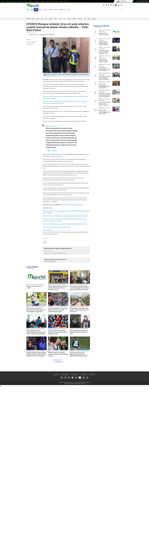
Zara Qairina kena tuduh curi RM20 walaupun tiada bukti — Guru (79, 332)
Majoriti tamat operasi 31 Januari (34, 287)
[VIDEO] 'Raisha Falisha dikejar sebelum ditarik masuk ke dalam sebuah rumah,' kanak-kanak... (36, 354)
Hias (46, 18)
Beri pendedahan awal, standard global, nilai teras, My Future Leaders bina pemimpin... (36, 332)
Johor (56, 234)
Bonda (32, 18)
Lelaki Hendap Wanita (72, 232)
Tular (60, 18)
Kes (65, 18)
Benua (40, 9)
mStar (19, 1)
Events (11, 1)
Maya (31, 9)
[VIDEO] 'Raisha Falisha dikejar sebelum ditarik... (104, 43)
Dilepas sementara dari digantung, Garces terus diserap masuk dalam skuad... (79, 354)
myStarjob (48, 1)
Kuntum (56, 1)
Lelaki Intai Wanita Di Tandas (50, 232)
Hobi (85, 18)
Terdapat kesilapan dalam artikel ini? (55, 259)
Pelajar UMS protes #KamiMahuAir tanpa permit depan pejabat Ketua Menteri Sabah (65, 216)
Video (68, 9)
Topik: (44, 238)
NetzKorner (62, 9)
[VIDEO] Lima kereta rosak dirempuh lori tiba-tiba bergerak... (105, 95)
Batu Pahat (51, 234)
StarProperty (24, 1)
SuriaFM (61, 1)
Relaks (56, 9)
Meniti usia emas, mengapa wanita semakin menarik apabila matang (58, 354)
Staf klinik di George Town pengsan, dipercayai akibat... (104, 77)
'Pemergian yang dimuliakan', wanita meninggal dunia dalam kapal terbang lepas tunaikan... (79, 287)
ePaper (2, 1)
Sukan (45, 9)
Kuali (53, 1)
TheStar (7, 1)
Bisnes (69, 18)
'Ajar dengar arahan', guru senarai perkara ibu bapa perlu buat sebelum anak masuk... (35, 309)
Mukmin (51, 9)
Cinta (37, 18)
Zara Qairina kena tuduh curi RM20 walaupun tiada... (104, 52)
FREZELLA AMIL (33, 34)
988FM (65, 1)
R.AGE (15, 1)
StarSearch (42, 1)
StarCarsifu (37, 1)
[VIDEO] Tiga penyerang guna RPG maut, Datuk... (105, 112)
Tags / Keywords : (48, 230)
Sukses (50, 18)
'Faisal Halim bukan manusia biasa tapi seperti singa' (56, 227)
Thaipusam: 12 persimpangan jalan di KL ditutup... (104, 69)
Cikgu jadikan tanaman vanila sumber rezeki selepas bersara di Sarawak (79, 309)
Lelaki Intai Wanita (61, 232)
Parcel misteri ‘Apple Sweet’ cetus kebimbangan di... (105, 103)
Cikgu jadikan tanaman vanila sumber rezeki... (103, 60)
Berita (36, 9)
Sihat (89, 18)
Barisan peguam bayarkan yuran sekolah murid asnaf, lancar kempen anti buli (58, 287)
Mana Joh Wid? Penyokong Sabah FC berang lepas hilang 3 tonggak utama (57, 332)
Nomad (94, 18)
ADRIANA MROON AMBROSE (47, 34)
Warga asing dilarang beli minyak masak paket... (104, 86)
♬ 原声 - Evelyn (51, 151)
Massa (55, 18)
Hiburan (80, 18)
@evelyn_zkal (50, 126)
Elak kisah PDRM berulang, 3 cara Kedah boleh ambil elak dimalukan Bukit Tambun (65, 224)
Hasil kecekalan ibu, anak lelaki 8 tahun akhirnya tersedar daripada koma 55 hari (57, 309)
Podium (74, 18)
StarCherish (30, 1)
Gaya (42, 18)
